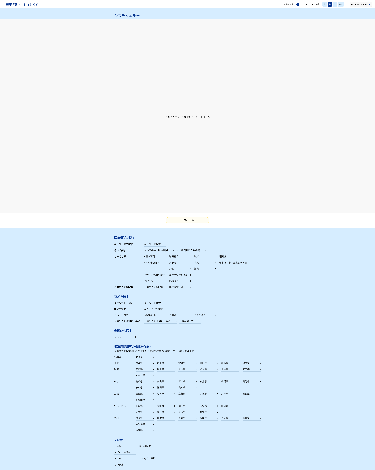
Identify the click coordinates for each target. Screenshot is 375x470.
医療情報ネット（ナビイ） (23, 4)
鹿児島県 (140, 424)
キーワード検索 (152, 244)
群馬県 (181, 369)
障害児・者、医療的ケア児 (233, 262)
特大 (341, 4)
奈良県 (246, 393)
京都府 (181, 393)
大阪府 (203, 393)
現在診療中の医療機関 (156, 250)
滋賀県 (160, 393)
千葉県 (224, 369)
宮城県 (181, 363)
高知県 (203, 412)
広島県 (203, 406)
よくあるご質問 (147, 458)
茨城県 (139, 369)
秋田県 (203, 363)
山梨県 (224, 381)
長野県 (246, 381)
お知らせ (119, 458)
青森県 (139, 363)
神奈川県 (140, 375)
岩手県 (160, 363)
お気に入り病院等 (153, 287)
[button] (361, 4)
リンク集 (119, 464)
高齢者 (172, 262)
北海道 (139, 357)
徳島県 (139, 412)
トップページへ (187, 220)
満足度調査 (145, 446)
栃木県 (160, 369)
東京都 (246, 369)
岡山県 (181, 406)
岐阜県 (139, 387)
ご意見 (117, 446)
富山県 (160, 381)
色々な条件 (200, 315)
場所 (196, 256)
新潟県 (139, 381)
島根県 (160, 406)
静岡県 (160, 387)
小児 (196, 262)
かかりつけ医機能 (178, 275)
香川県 (160, 412)
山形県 (224, 363)
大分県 (224, 418)
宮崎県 (246, 418)
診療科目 (174, 256)
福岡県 (139, 418)
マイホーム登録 (122, 452)
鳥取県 (139, 406)
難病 (196, 268)
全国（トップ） (122, 337)
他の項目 (174, 281)
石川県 (181, 381)
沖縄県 (139, 430)
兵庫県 (224, 393)
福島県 (246, 363)
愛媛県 (181, 412)
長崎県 (181, 418)
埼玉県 (203, 369)
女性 (171, 268)
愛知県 (181, 387)
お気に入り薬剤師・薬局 (157, 321)
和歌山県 (140, 400)
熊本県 (203, 418)
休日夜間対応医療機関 (188, 250)
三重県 (139, 393)
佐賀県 (160, 418)
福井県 (203, 381)
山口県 (224, 406)
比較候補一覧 (176, 287)
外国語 (222, 256)
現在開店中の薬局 (153, 309)
